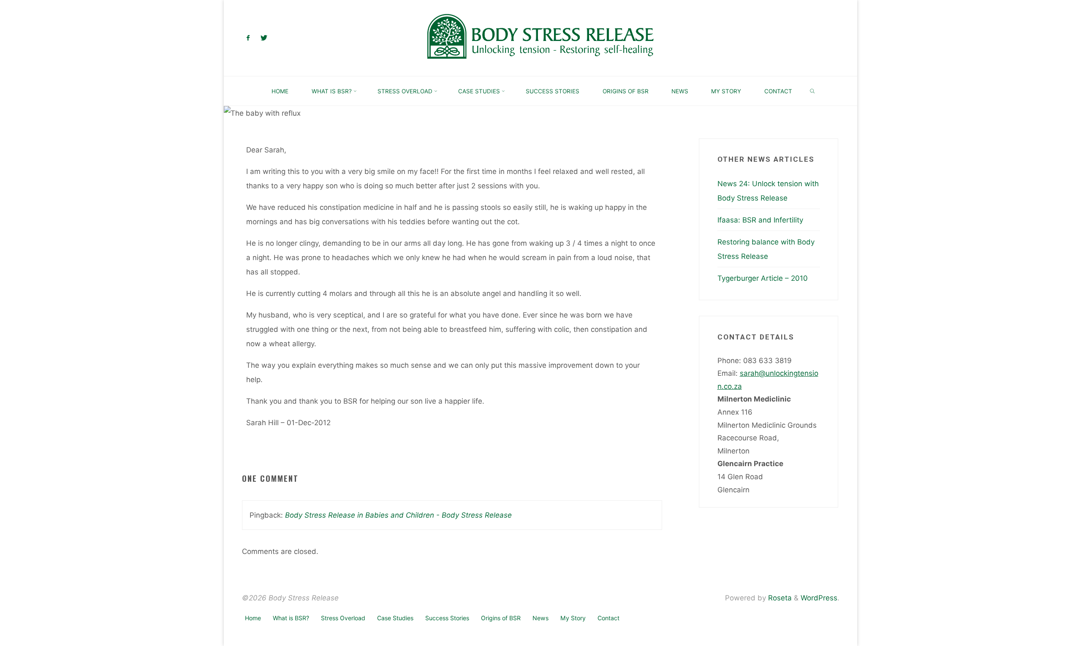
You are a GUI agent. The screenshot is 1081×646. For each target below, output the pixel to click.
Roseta (779, 598)
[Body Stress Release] (540, 37)
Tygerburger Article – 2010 (762, 278)
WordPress (819, 598)
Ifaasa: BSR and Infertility (760, 220)
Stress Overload (343, 618)
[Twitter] (263, 38)
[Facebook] (248, 38)
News (540, 618)
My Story (573, 618)
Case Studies (395, 618)
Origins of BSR (501, 618)
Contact (608, 618)
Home (253, 618)
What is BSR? (291, 618)
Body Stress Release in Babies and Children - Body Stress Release (398, 515)
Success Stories (447, 618)
